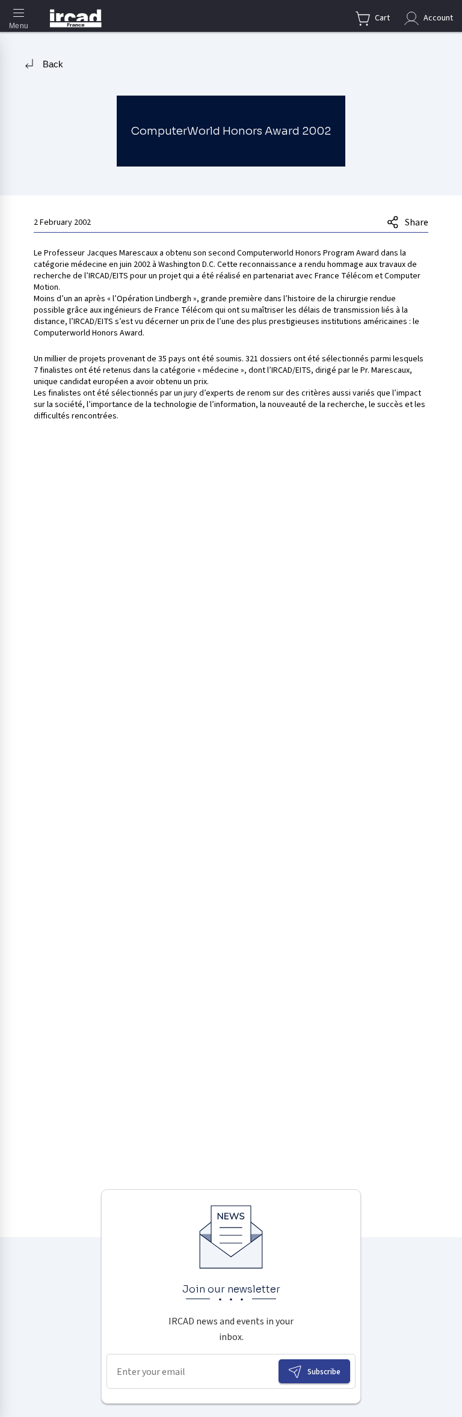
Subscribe (323, 1372)
